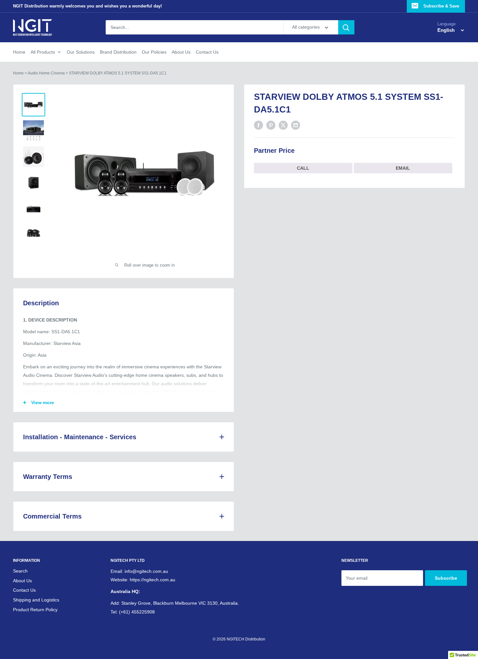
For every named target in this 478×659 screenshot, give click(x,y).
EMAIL (403, 168)
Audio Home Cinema (46, 73)
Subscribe (446, 578)
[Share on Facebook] (258, 125)
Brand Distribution (118, 52)
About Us (181, 52)
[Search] (346, 27)
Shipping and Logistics (36, 599)
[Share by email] (295, 125)
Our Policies (154, 52)
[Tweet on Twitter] (283, 125)
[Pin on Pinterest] (270, 125)
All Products (43, 52)
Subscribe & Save (440, 6)
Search (20, 570)
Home (19, 52)
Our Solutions (81, 52)
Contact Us (207, 52)
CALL (303, 168)
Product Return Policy (35, 609)
